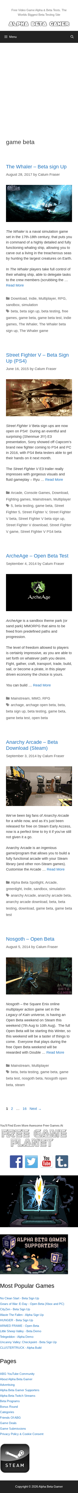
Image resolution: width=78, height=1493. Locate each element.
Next (36, 1109)
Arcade (16, 493)
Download (19, 298)
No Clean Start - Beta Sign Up (19, 1298)
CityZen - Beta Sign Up (15, 1309)
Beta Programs (10, 1401)
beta (14, 311)
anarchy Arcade (23, 895)
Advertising (7, 1384)
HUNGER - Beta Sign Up (16, 1320)
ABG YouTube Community (17, 1373)
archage (17, 705)
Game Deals (8, 1423)
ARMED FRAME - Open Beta (19, 1325)
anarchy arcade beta (54, 895)
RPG (62, 298)
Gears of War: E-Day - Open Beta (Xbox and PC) (32, 1304)
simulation (30, 305)
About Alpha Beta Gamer (16, 1379)
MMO (36, 698)
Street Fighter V (34, 512)
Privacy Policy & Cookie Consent (21, 1434)
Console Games (37, 493)
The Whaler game (34, 331)
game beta (27, 318)
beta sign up (29, 311)
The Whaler (28, 324)
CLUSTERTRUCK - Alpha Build (20, 1347)
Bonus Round (9, 1406)
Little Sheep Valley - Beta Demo (20, 1331)
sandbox (13, 305)
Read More (15, 285)
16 (25, 1109)
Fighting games (18, 499)
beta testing (50, 311)
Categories (7, 1412)
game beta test (50, 318)
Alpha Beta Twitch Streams (17, 1395)
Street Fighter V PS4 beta (40, 532)
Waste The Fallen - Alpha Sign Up (22, 1314)
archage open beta (41, 705)
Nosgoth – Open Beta (30, 939)
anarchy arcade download (26, 902)
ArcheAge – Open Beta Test (37, 556)
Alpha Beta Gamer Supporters (19, 1390)
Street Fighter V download (27, 525)
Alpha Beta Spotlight (27, 882)
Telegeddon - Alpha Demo (16, 1336)
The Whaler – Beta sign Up (36, 166)
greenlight (14, 889)
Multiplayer (47, 298)
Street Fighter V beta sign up (41, 519)
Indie (33, 298)
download (26, 908)
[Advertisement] (39, 88)
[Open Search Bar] (72, 37)
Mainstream (42, 499)
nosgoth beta (32, 1078)
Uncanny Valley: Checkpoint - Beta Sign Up (28, 1342)
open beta (40, 718)
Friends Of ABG (10, 1417)
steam (20, 1085)
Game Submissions (13, 1428)
